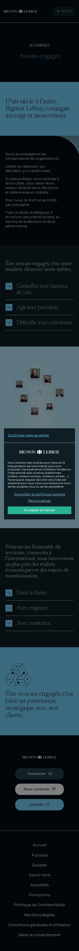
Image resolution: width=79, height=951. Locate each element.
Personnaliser (39, 501)
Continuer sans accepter (28, 435)
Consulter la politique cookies (39, 494)
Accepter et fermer (39, 510)
